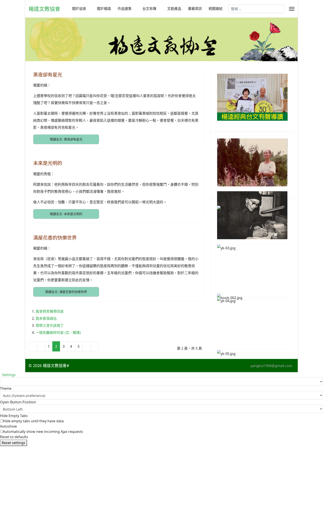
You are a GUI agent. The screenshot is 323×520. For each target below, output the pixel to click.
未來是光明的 (47, 163)
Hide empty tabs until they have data (33, 421)
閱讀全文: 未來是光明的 (66, 214)
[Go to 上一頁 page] (41, 346)
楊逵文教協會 (44, 8)
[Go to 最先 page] (33, 346)
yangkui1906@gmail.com (271, 365)
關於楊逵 (104, 9)
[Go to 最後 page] (94, 346)
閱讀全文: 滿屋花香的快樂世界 (66, 292)
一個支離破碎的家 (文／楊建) (58, 332)
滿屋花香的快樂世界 (55, 237)
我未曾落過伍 (46, 318)
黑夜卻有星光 (47, 74)
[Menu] (291, 9)
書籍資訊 (195, 9)
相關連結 (216, 9)
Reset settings (13, 442)
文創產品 (174, 9)
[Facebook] (82, 365)
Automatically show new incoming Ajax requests (43, 431)
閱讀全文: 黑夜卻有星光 (66, 139)
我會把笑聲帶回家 (50, 311)
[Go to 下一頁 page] (86, 346)
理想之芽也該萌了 (50, 325)
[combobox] (256, 9)
